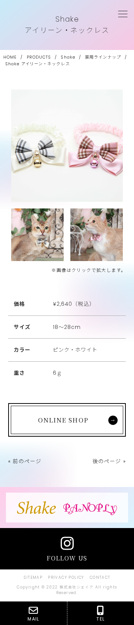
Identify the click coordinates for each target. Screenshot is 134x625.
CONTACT (100, 577)
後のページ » (109, 461)
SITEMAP (33, 577)
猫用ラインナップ (103, 57)
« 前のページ (25, 461)
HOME (10, 57)
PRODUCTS (39, 57)
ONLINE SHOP (63, 419)
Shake (68, 57)
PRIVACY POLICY (66, 577)
